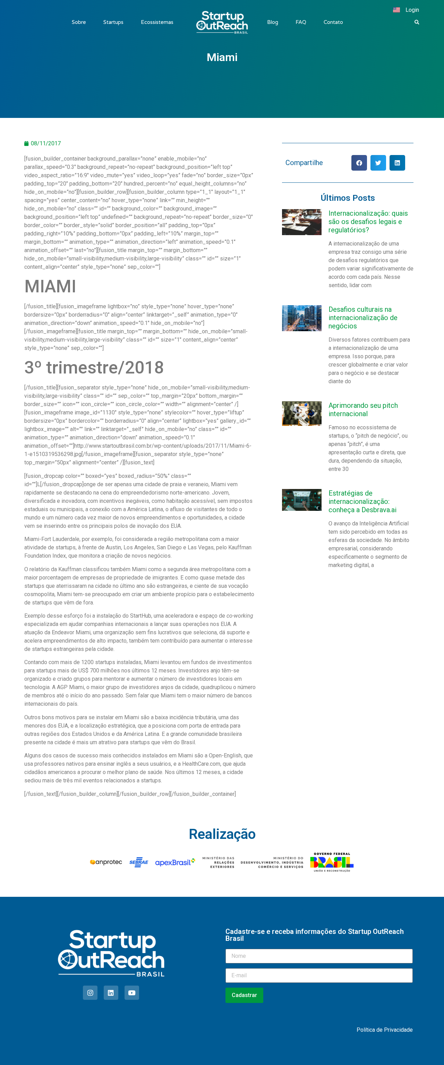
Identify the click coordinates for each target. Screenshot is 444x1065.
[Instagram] (90, 993)
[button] (417, 22)
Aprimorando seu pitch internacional (363, 409)
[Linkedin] (111, 993)
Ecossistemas (157, 22)
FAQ (301, 22)
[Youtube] (132, 993)
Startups (113, 22)
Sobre (79, 22)
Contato (333, 22)
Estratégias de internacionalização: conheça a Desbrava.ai (362, 501)
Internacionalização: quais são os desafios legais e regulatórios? (368, 221)
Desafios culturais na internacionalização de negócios (363, 317)
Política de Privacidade (385, 1030)
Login (412, 10)
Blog (272, 22)
